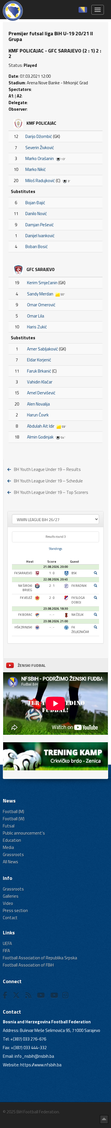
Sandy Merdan (40, 294)
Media (8, 847)
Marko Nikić (35, 169)
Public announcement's (24, 833)
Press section (15, 910)
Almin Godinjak (40, 437)
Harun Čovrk (38, 415)
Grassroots (13, 854)
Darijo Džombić (38, 136)
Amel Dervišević (41, 392)
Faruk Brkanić (39, 371)
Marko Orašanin (39, 158)
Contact (10, 917)
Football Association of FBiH (28, 965)
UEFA (7, 943)
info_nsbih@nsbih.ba (34, 1056)
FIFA (6, 950)
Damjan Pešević (39, 224)
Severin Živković (39, 147)
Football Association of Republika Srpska (40, 957)
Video (8, 903)
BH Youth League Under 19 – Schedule (48, 481)
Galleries (10, 896)
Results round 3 (56, 536)
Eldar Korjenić (39, 359)
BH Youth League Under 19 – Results (47, 469)
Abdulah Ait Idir (40, 426)
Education (12, 840)
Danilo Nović (36, 213)
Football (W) (13, 818)
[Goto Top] (104, 1119)
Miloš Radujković (40, 180)
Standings (55, 548)
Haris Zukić (37, 327)
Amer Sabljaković (42, 349)
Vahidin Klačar (39, 382)
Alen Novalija (38, 404)
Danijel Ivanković (40, 235)
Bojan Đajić (35, 202)
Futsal (9, 826)
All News (10, 861)
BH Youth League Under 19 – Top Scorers (51, 492)
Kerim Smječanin (42, 282)
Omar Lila (35, 316)
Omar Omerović (41, 304)
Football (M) (13, 811)
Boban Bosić (36, 246)
